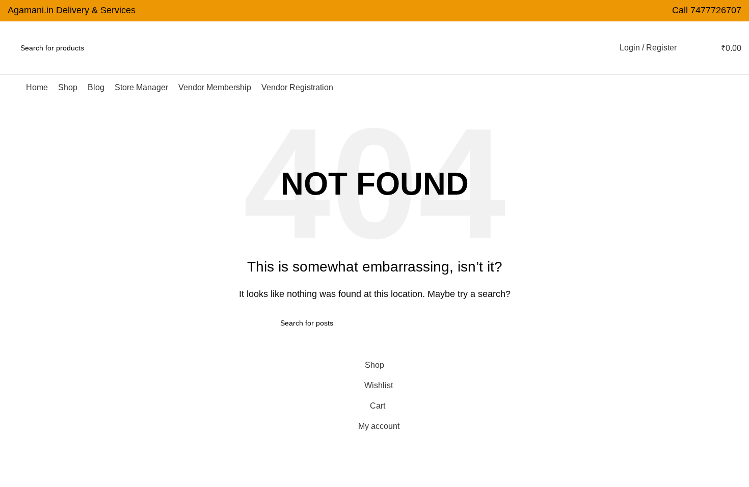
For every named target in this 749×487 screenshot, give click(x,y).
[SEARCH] (139, 48)
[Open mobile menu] (12, 87)
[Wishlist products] (691, 48)
